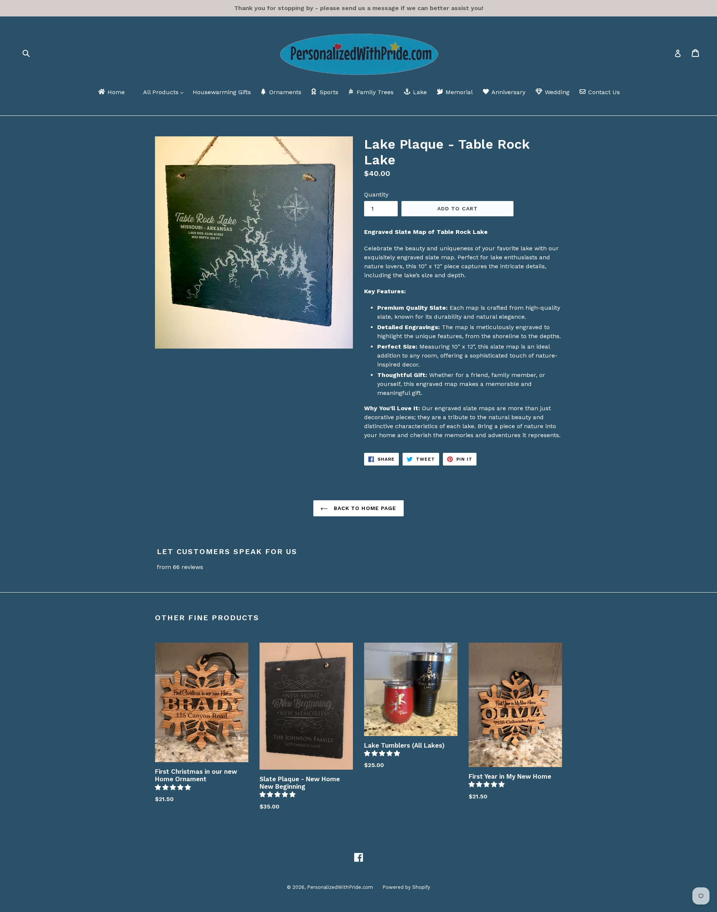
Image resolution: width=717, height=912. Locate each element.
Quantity (376, 194)
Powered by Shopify (406, 887)
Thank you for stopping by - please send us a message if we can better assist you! (358, 8)
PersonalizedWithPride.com (340, 887)
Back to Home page (364, 508)
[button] (174, 787)
